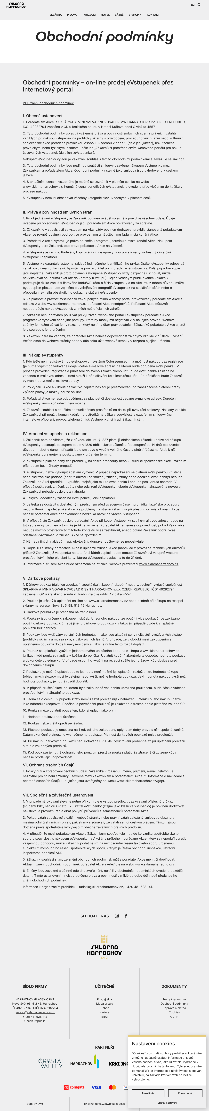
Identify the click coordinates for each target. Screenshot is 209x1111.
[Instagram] (116, 916)
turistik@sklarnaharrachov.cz (101, 887)
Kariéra (104, 1012)
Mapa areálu (104, 1003)
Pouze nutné (185, 1093)
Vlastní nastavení (167, 1102)
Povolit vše (148, 1093)
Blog (104, 1016)
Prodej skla (104, 999)
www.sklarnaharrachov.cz (42, 187)
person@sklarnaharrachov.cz (35, 1012)
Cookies (174, 1012)
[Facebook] (126, 916)
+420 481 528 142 (35, 1016)
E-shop (104, 1008)
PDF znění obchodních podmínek (48, 103)
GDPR (174, 1016)
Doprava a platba (174, 1008)
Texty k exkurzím (174, 999)
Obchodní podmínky (174, 1003)
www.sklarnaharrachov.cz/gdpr (140, 781)
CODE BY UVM (35, 1104)
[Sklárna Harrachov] (104, 947)
